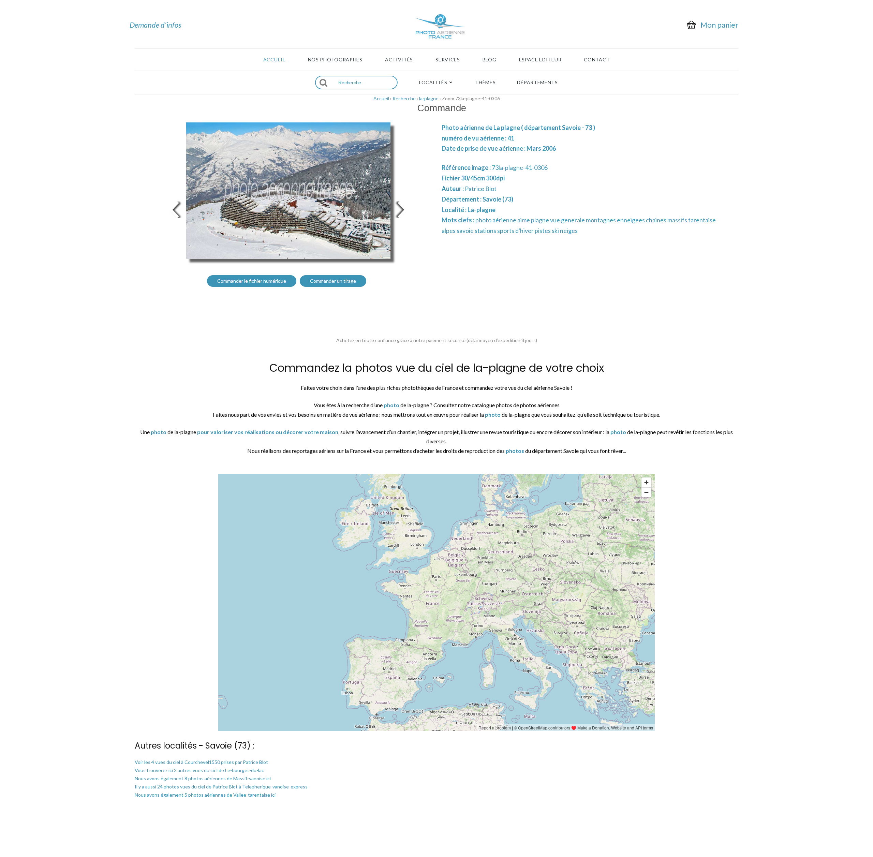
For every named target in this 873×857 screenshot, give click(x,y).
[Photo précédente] (173, 209)
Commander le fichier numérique (251, 281)
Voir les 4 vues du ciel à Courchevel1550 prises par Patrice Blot (201, 762)
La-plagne (481, 209)
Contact (597, 59)
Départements (537, 82)
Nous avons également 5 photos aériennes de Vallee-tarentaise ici (205, 795)
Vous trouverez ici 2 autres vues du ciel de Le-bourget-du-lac (199, 770)
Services (447, 59)
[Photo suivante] (402, 209)
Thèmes (485, 82)
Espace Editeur (540, 59)
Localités (433, 82)
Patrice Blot (481, 188)
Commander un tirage (333, 281)
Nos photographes (335, 59)
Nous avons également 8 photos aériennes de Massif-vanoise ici (203, 778)
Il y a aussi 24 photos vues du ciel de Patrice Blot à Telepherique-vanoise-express (221, 786)
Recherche (404, 98)
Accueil (274, 59)
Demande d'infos (155, 24)
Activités (399, 59)
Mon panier (719, 24)
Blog (490, 59)
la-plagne (429, 98)
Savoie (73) (498, 199)
